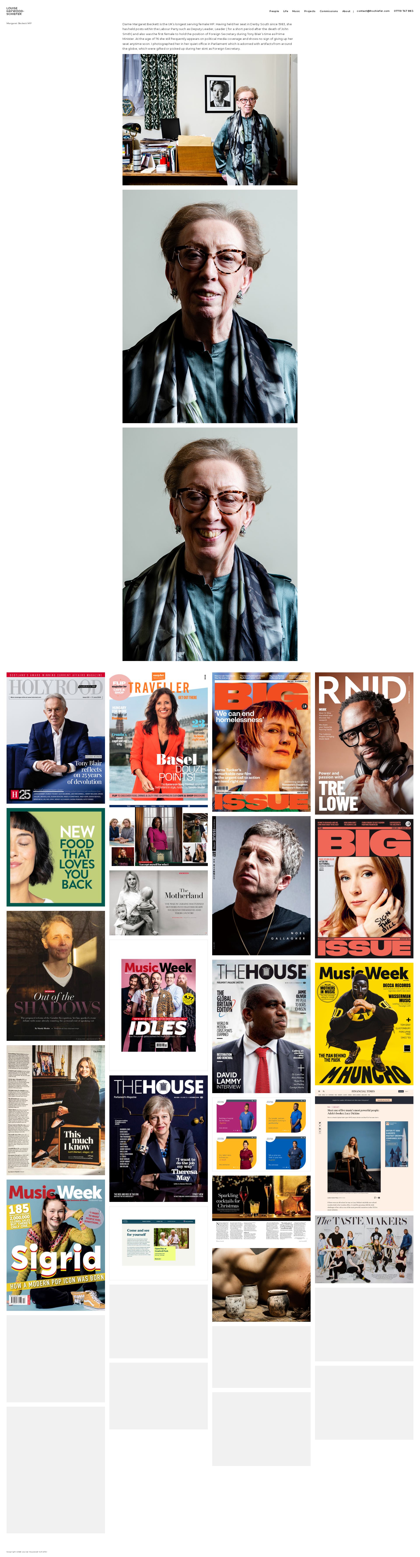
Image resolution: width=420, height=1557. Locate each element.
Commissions (329, 11)
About (346, 11)
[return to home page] (15, 8)
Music (296, 11)
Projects (310, 11)
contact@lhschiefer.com (373, 11)
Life (285, 11)
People (274, 11)
